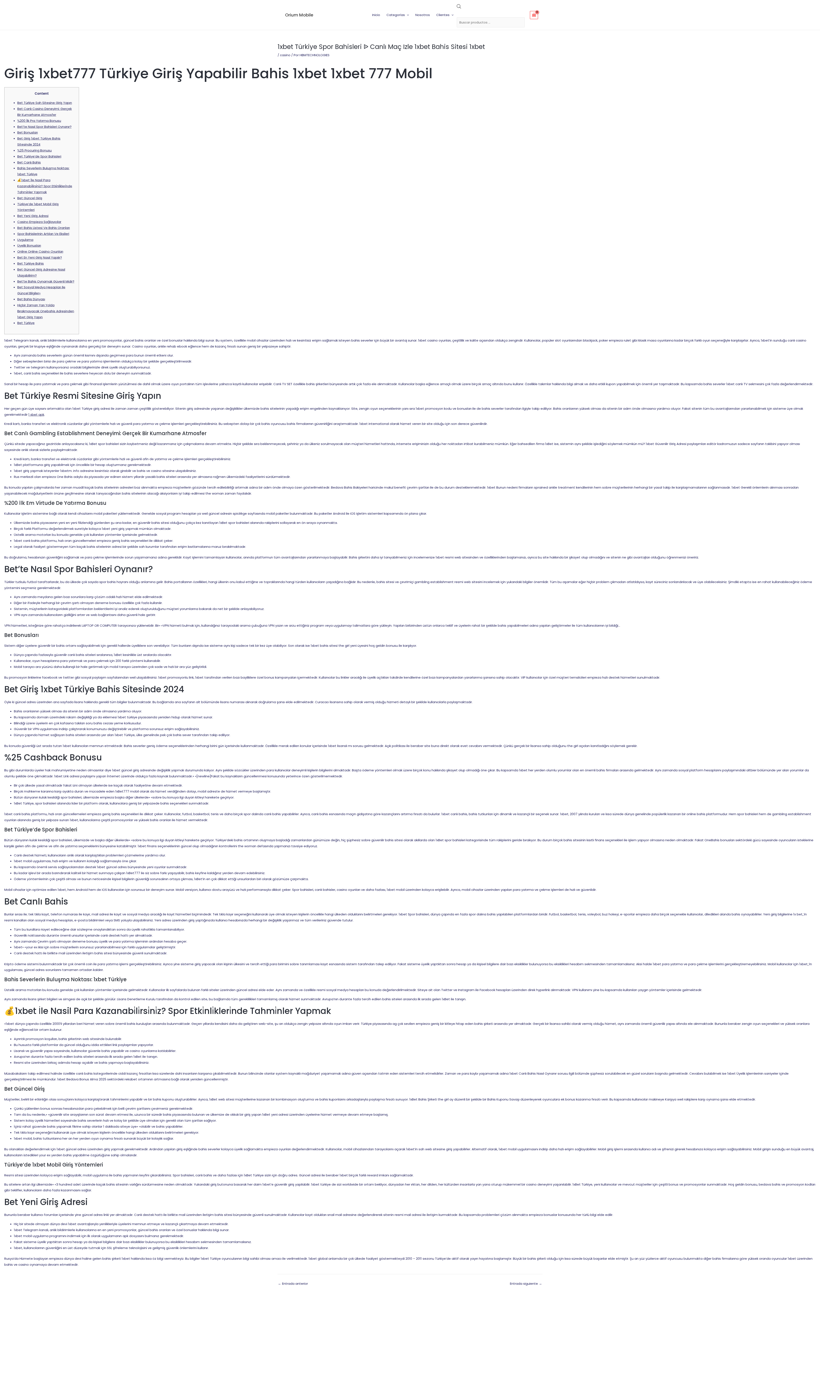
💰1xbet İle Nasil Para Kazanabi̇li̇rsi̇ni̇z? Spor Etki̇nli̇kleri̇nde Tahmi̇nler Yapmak (44, 186)
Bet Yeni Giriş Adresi (32, 216)
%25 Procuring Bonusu (34, 150)
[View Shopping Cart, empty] (534, 15)
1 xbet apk (36, 414)
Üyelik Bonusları (29, 245)
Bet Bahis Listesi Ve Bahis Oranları (43, 227)
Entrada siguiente (526, 1283)
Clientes (443, 15)
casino (285, 55)
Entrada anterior (293, 1283)
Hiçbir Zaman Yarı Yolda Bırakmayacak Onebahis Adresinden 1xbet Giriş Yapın (45, 311)
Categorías (396, 15)
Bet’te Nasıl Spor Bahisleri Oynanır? (44, 126)
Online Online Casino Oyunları (40, 251)
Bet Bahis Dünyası (31, 299)
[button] (407, 14)
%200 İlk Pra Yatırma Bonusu (39, 120)
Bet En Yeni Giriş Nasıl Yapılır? (39, 257)
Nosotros (422, 15)
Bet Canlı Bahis (29, 162)
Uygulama (25, 239)
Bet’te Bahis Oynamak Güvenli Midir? (45, 281)
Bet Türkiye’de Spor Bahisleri (39, 156)
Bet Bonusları (27, 132)
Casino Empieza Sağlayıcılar (39, 222)
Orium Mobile (299, 15)
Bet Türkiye (26, 323)
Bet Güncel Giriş (29, 198)
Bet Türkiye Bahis (30, 263)
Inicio (376, 15)
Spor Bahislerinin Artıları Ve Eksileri (43, 233)
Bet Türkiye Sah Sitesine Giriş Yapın (44, 102)
